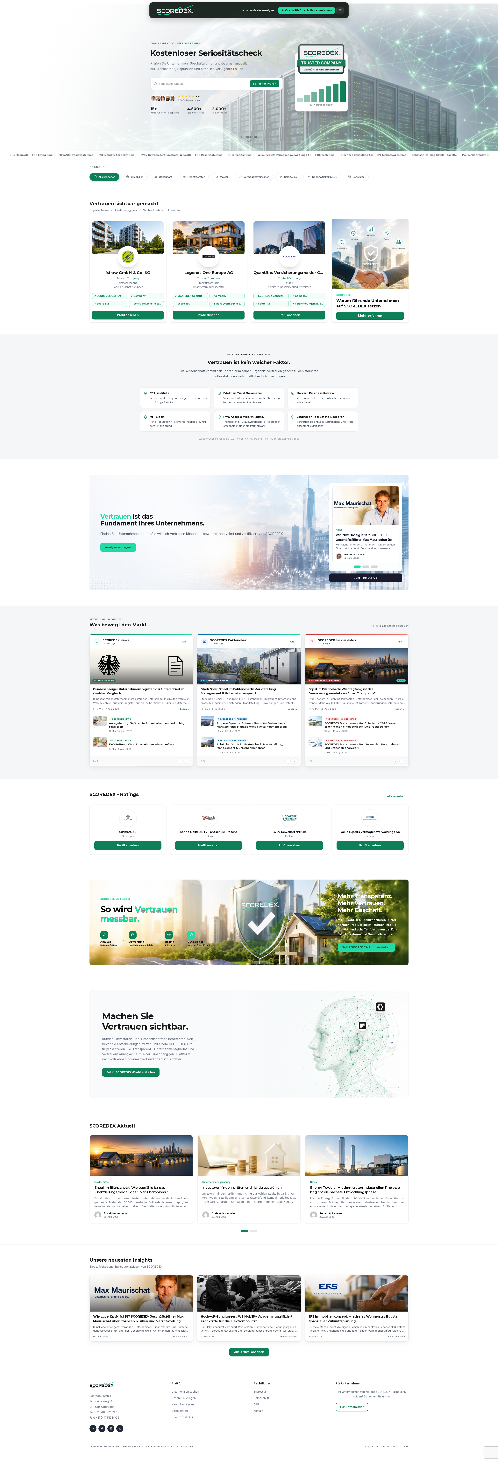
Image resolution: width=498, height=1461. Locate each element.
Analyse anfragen (118, 547)
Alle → (185, 641)
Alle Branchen (106, 176)
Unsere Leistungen (184, 1398)
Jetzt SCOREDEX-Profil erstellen (366, 947)
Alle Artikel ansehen (249, 1352)
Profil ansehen (128, 315)
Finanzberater (196, 176)
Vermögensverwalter (256, 176)
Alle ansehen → (398, 796)
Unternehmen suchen (185, 1391)
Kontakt (258, 1410)
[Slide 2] (365, 567)
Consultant (165, 176)
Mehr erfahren (370, 316)
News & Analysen (183, 1404)
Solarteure (290, 176)
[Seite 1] (244, 1231)
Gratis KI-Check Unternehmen (308, 10)
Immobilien (137, 176)
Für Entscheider (352, 1407)
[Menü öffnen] (340, 10)
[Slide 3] (374, 567)
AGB (256, 1404)
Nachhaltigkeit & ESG (324, 176)
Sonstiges (359, 176)
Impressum (260, 1391)
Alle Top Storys (365, 578)
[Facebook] (101, 1428)
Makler (224, 176)
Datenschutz (262, 1398)
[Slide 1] (357, 567)
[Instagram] (110, 1428)
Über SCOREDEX (182, 1417)
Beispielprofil (180, 1410)
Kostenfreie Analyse (258, 10)
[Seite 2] (253, 1231)
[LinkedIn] (92, 1428)
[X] (119, 1428)
